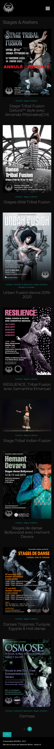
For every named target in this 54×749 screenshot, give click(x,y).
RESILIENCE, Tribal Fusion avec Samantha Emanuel (27, 386)
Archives (19, 197)
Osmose (27, 716)
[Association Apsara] (8, 12)
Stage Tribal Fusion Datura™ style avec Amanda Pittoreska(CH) (27, 110)
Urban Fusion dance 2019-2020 (27, 294)
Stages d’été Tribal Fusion (27, 202)
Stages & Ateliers (31, 101)
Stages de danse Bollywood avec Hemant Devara (27, 532)
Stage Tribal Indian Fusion (27, 440)
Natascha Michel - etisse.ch (30, 745)
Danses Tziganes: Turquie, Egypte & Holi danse (27, 626)
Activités (19, 101)
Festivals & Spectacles (23, 284)
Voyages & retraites (27, 287)
